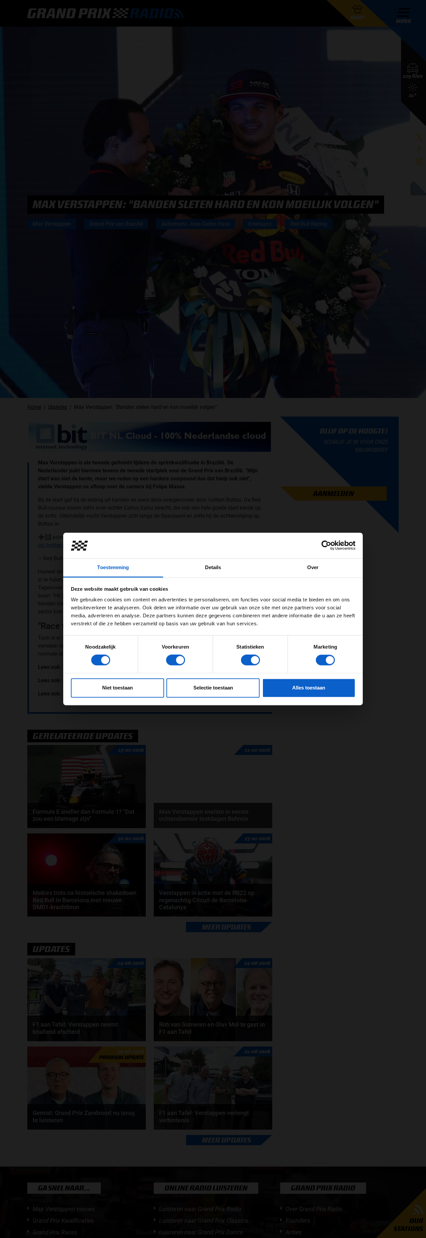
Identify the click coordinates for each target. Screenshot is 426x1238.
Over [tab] (313, 567)
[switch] (175, 660)
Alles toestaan (308, 687)
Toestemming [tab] (113, 567)
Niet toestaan (117, 687)
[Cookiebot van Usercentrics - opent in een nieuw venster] (326, 546)
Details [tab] (213, 567)
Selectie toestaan (213, 687)
